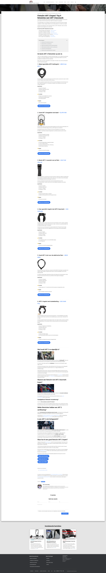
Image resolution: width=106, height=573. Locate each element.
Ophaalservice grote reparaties (35, 566)
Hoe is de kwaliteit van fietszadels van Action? (51, 542)
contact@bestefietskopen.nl (67, 558)
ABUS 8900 (52, 35)
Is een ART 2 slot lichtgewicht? (46, 48)
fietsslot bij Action (43, 450)
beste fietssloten (48, 442)
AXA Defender (56, 34)
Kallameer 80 (64, 556)
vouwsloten (52, 415)
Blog (40, 13)
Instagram (63, 571)
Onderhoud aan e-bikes (33, 562)
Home (38, 13)
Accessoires (43, 13)
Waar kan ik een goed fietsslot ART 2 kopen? (48, 50)
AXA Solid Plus (53, 36)
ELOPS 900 (52, 31)
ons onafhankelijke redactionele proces (43, 476)
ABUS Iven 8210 (53, 30)
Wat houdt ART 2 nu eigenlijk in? (46, 43)
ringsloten (44, 415)
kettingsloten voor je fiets (48, 416)
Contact (47, 564)
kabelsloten (57, 415)
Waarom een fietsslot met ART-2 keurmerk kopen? (49, 45)
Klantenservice (64, 560)
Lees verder (36, 548)
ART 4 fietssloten (51, 376)
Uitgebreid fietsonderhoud (34, 560)
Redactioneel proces (49, 562)
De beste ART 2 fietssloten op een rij (47, 42)
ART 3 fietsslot (60, 374)
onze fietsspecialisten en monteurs (56, 474)
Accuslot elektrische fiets (43, 470)
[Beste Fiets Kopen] (34, 2)
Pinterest (60, 571)
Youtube (57, 571)
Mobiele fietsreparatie (33, 558)
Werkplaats (64, 561)
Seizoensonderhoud (33, 564)
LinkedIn (62, 571)
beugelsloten (48, 415)
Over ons (47, 558)
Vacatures (48, 560)
